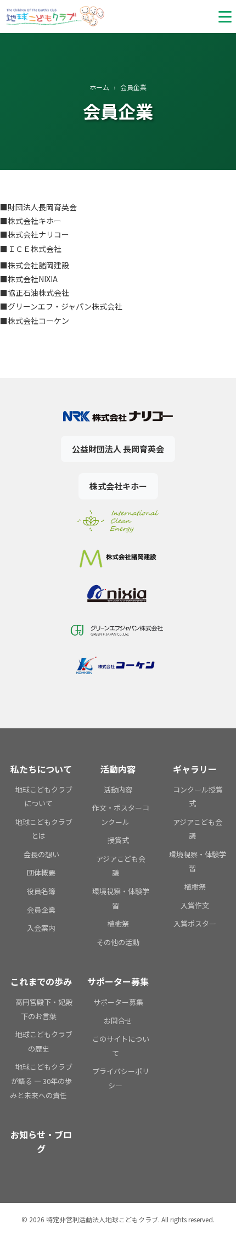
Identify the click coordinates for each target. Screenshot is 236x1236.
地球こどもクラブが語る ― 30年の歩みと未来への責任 (41, 1080)
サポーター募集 (118, 1002)
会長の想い (41, 854)
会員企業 (41, 909)
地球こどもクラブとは (43, 829)
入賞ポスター (194, 923)
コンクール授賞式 (198, 796)
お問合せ (118, 1020)
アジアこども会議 (120, 865)
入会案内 (41, 928)
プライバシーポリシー (120, 1078)
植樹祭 (118, 923)
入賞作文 (195, 905)
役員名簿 (41, 891)
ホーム (99, 87)
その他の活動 (118, 942)
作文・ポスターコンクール (120, 814)
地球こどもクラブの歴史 (43, 1041)
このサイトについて (120, 1045)
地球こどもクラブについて (43, 796)
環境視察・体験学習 (120, 898)
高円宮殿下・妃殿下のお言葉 (43, 1009)
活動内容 (118, 789)
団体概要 (41, 872)
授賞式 (118, 840)
